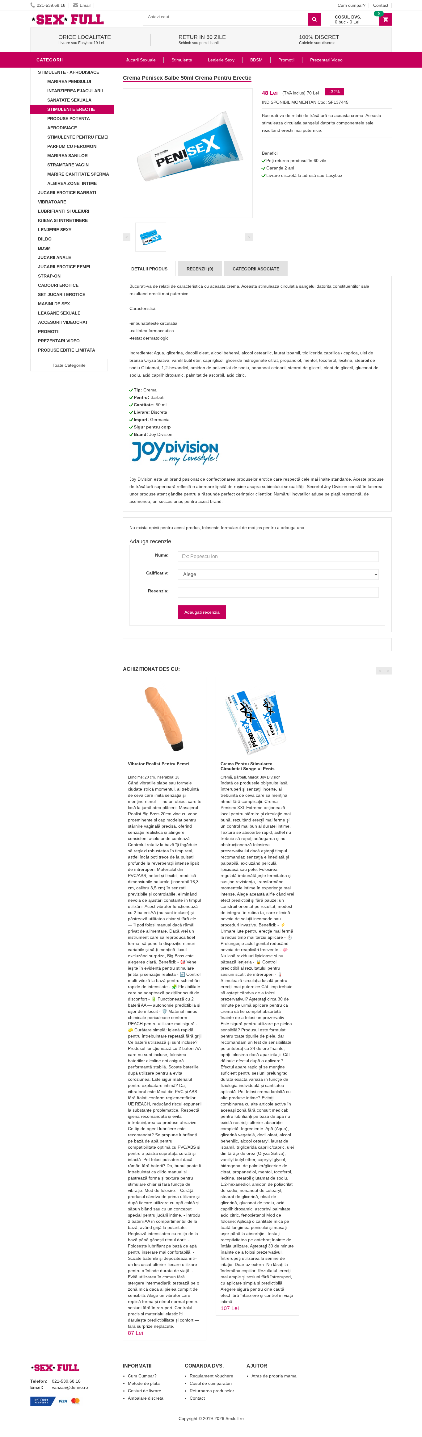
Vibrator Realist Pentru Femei (158, 763)
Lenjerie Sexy (54, 229)
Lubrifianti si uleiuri (63, 211)
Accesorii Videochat (63, 322)
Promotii (49, 331)
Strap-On (49, 276)
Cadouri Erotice (58, 285)
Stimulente (181, 59)
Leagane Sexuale (59, 313)
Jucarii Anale (54, 257)
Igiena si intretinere (63, 220)
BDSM (44, 248)
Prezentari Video (59, 340)
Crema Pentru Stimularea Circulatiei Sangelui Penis (248, 766)
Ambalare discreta (145, 1398)
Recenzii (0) (200, 268)
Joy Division (160, 434)
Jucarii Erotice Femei (64, 266)
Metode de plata (144, 1383)
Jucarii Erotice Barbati (67, 192)
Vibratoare (52, 201)
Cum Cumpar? (142, 1375)
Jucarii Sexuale (141, 59)
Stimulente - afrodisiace (68, 72)
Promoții (286, 59)
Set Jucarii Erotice (61, 294)
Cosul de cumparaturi (211, 1383)
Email (85, 5)
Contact (380, 5)
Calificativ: (157, 572)
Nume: (162, 555)
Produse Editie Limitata (66, 350)
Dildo (45, 238)
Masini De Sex (54, 303)
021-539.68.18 (51, 5)
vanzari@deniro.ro (70, 1387)
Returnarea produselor (212, 1390)
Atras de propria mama (274, 1375)
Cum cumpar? (351, 5)
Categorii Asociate (256, 268)
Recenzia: (158, 590)
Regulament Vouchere (211, 1375)
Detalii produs (149, 268)
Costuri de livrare (144, 1390)
